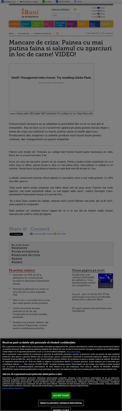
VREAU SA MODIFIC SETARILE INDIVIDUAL (61, 403)
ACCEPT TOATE (61, 395)
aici (21, 364)
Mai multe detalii (73, 352)
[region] (61, 374)
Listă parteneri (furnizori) (13, 388)
